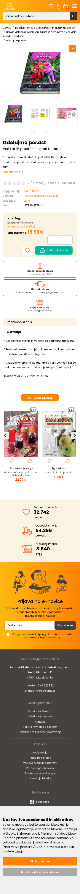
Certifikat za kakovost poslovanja (40, 732)
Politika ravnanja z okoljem (40, 727)
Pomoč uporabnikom (40, 768)
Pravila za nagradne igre (40, 773)
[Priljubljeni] (51, 6)
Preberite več (11, 172)
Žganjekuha (59, 468)
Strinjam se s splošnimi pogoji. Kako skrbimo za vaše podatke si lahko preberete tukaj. (42, 636)
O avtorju (14, 332)
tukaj (18, 851)
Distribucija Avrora (40, 716)
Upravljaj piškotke (40, 778)
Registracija (40, 752)
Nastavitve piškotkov (40, 872)
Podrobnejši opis (19, 322)
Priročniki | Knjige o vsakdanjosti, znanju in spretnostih (45, 27)
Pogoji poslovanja (40, 758)
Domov (7, 27)
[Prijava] (58, 6)
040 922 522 (46, 685)
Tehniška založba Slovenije (41, 196)
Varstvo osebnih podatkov (40, 763)
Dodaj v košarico (57, 250)
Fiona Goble (32, 191)
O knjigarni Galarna (40, 711)
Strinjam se (40, 861)
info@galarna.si (45, 691)
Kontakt (40, 721)
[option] (13, 113)
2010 (27, 201)
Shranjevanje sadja (21, 468)
